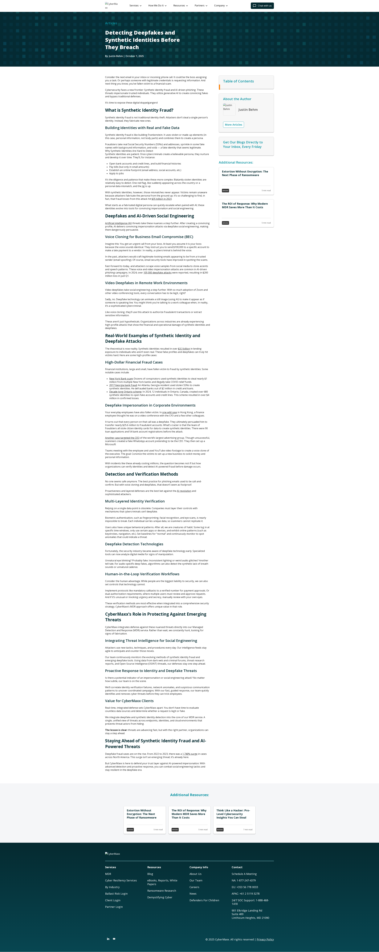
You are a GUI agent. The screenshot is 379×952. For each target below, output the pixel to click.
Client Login (112, 900)
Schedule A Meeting (244, 874)
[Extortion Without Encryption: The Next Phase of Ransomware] (246, 181)
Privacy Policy (265, 939)
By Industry (112, 887)
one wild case (169, 412)
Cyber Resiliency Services (121, 880)
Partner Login (114, 907)
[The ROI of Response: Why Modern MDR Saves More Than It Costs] (246, 213)
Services (134, 5)
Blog (150, 874)
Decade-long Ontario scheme (125, 391)
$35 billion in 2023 (162, 199)
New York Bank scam (121, 378)
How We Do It (156, 5)
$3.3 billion (184, 348)
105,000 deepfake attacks (157, 272)
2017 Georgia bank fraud (123, 385)
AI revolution (184, 491)
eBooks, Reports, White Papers (162, 882)
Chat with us (265, 5)
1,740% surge (189, 753)
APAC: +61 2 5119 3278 (246, 893)
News (193, 893)
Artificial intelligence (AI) (118, 223)
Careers (194, 887)
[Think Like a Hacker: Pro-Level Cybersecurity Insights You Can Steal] (234, 820)
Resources (179, 5)
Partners (199, 5)
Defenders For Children (204, 900)
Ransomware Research (161, 890)
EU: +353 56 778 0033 (245, 887)
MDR (108, 874)
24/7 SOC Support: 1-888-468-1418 (250, 902)
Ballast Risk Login (116, 893)
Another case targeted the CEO (122, 437)
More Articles (233, 124)
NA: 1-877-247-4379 (244, 880)
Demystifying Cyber (159, 897)
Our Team (196, 880)
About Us (195, 874)
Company (219, 5)
